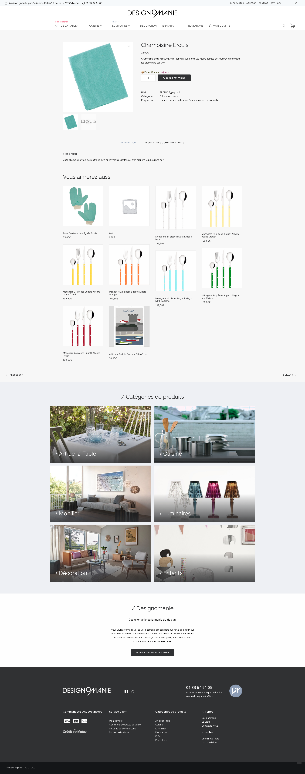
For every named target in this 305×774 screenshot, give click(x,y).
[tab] (164, 144)
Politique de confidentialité (122, 728)
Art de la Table (162, 721)
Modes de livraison (119, 732)
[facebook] (288, 3)
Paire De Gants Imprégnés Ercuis (80, 233)
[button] (129, 46)
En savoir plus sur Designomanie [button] (152, 653)
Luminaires (160, 728)
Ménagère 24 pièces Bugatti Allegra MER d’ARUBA (174, 299)
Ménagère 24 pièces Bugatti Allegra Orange (127, 293)
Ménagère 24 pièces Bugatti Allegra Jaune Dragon (220, 235)
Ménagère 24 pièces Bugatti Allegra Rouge (81, 354)
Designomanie (209, 718)
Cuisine (159, 724)
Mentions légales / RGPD (18, 768)
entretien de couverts (207, 100)
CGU (33, 768)
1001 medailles (209, 742)
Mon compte (115, 721)
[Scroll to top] (299, 761)
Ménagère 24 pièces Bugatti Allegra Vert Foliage (220, 296)
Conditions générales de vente (125, 724)
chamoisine (166, 100)
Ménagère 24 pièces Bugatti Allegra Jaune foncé (81, 293)
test (111, 233)
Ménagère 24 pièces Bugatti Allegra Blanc (174, 238)
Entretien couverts (169, 96)
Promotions (161, 740)
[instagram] (297, 3)
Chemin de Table (210, 738)
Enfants (159, 736)
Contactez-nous (210, 726)
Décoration (161, 732)
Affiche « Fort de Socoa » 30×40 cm (128, 354)
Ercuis (192, 100)
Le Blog (206, 722)
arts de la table (180, 100)
